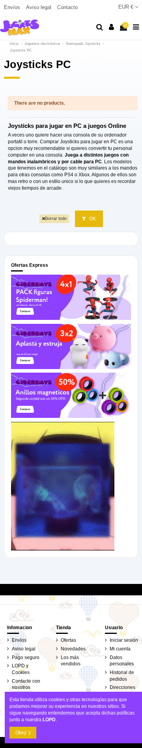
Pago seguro (25, 657)
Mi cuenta (120, 649)
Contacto (67, 7)
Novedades (73, 649)
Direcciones (122, 687)
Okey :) (22, 732)
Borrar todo (56, 218)
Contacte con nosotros (26, 684)
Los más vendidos (70, 661)
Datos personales (122, 661)
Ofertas (68, 640)
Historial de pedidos (122, 676)
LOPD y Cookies (21, 669)
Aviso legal (39, 7)
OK (92, 219)
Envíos (13, 7)
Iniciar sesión (124, 640)
